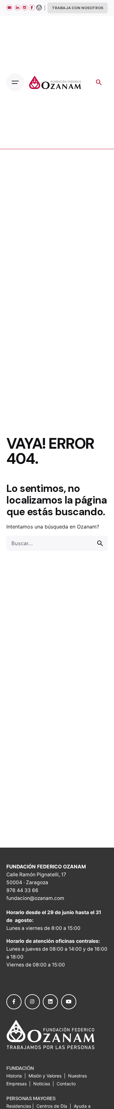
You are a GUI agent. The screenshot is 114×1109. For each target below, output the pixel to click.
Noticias (42, 1083)
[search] (100, 543)
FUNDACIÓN (20, 1068)
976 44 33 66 (22, 890)
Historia (14, 1075)
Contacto (66, 1083)
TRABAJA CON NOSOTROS (77, 7)
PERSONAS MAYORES (30, 1098)
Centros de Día (51, 1106)
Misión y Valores (44, 1075)
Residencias (19, 1106)
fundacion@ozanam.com (35, 898)
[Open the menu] (15, 82)
